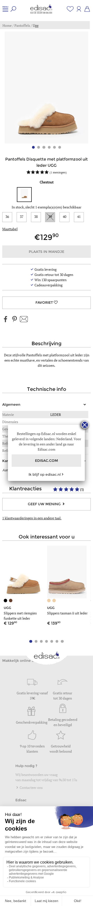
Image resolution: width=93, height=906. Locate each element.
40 (64, 216)
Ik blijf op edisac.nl (45, 474)
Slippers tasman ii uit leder (67, 613)
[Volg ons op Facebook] (5, 319)
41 (79, 216)
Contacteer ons (31, 787)
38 (36, 216)
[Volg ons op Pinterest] (14, 319)
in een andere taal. (32, 518)
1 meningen (58, 172)
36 (7, 216)
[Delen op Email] (24, 319)
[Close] (85, 425)
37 (21, 216)
